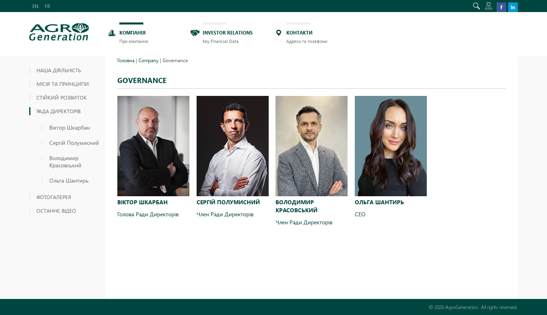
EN (35, 6)
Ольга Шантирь (68, 180)
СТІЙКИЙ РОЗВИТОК (61, 97)
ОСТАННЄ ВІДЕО (56, 210)
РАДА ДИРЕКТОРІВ (58, 111)
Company (149, 60)
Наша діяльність (58, 70)
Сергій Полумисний (74, 142)
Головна (126, 60)
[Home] (59, 32)
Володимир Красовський (65, 161)
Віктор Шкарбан (69, 127)
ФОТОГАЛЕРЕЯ (53, 196)
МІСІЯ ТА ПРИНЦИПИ (62, 83)
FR (47, 6)
